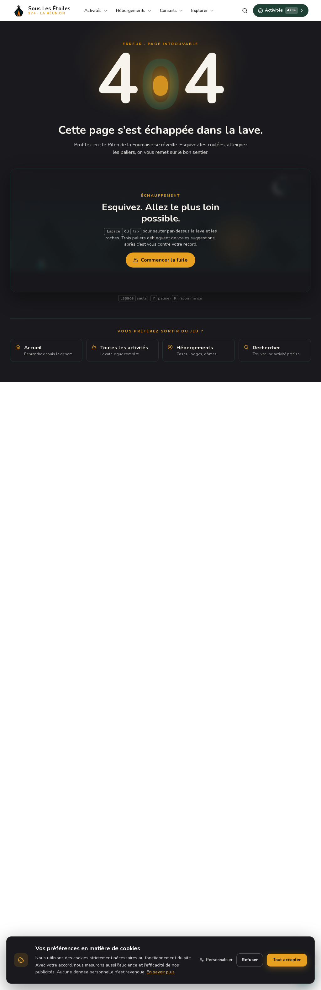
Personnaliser (219, 960)
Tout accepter (287, 960)
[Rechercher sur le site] (244, 10)
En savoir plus (161, 972)
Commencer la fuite (164, 260)
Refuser (250, 960)
